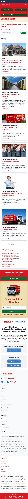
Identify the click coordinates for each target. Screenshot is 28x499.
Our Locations (4, 421)
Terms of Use (4, 458)
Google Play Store (14, 365)
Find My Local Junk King (14, 311)
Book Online (7, 9)
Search (24, 32)
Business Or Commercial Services (10, 253)
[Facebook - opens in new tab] (2, 382)
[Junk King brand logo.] (7, 321)
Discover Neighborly (13, 350)
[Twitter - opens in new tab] (5, 382)
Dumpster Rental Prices (9, 229)
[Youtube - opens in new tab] (11, 382)
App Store (14, 361)
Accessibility (4, 463)
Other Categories (6, 263)
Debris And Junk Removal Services (10, 92)
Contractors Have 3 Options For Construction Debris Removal (12, 61)
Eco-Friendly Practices (7, 259)
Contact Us (4, 402)
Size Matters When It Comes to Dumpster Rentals (12, 194)
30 (18, 244)
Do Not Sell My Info (5, 466)
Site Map (3, 424)
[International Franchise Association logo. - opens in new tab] (3, 431)
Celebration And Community (9, 255)
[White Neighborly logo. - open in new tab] (3, 1)
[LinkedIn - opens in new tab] (8, 382)
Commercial (4, 391)
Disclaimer (3, 471)
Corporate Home (5, 427)
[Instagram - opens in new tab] (15, 382)
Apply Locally (4, 410)
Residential (3, 388)
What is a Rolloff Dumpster (10, 161)
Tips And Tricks (5, 58)
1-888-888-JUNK (18, 314)
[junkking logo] (14, 374)
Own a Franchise (5, 407)
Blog (2, 418)
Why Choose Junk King (7, 405)
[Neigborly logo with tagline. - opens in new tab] (20, 321)
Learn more (5, 71)
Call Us (22, 9)
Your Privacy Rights (7, 469)
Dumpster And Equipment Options (9, 125)
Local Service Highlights (8, 261)
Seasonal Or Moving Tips (8, 264)
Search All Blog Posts (6, 29)
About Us (3, 399)
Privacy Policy (4, 461)
